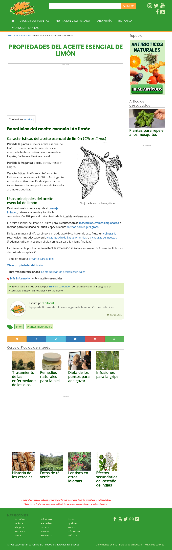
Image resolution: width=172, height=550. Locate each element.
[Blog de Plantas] (137, 519)
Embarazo (46, 535)
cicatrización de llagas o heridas (67, 237)
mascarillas (86, 223)
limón (19, 326)
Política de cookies (154, 544)
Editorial (48, 303)
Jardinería (104, 21)
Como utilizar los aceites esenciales (63, 272)
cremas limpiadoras (106, 223)
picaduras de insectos (103, 237)
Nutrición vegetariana (73, 21)
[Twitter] (125, 519)
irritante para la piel (41, 259)
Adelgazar (19, 527)
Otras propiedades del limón (25, 265)
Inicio (9, 35)
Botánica (125, 21)
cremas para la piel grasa (83, 227)
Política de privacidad (130, 544)
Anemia (45, 531)
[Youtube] (120, 519)
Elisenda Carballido (59, 286)
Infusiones (46, 519)
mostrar (28, 119)
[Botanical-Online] (27, 8)
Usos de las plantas (34, 21)
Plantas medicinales (23, 35)
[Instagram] (132, 519)
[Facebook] (114, 519)
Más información (20, 278)
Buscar (130, 5)
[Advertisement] (65, 88)
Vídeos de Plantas (25, 28)
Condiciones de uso (106, 544)
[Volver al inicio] (13, 20)
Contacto (73, 519)
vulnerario (109, 233)
